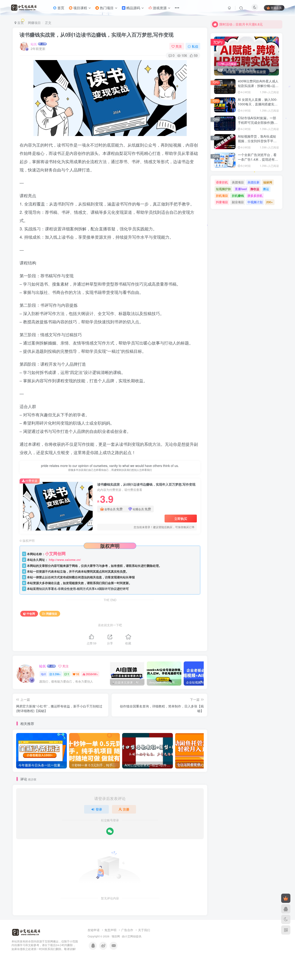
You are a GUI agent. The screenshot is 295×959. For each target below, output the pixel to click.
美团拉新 (254, 182)
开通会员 (276, 8)
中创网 (31, 613)
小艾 (127, 936)
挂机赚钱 (238, 195)
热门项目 (106, 7)
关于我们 (144, 930)
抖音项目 (222, 202)
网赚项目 (34, 22)
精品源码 (132, 7)
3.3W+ (57, 674)
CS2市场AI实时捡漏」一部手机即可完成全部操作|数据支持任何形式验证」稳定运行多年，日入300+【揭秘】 (257, 125)
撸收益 (254, 189)
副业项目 (238, 202)
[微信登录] (110, 831)
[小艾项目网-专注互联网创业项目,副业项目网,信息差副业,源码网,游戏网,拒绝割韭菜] (26, 932)
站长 (34, 44)
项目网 (116, 936)
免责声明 (110, 930)
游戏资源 (159, 7)
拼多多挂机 (255, 195)
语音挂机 (222, 182)
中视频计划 (255, 202)
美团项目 (238, 182)
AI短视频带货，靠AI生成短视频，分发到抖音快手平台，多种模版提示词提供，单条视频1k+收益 (257, 143)
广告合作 (127, 930)
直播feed (241, 189)
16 (77, 674)
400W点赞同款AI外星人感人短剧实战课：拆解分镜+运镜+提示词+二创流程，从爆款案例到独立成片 (258, 88)
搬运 (266, 189)
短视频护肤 (223, 189)
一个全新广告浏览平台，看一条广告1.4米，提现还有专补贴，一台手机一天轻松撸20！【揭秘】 (258, 161)
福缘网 (267, 182)
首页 (60, 7)
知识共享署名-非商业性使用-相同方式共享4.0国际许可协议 (78, 589)
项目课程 (79, 7)
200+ (269, 202)
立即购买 (180, 518)
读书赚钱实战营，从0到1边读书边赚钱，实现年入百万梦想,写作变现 (97, 34)
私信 (195, 46)
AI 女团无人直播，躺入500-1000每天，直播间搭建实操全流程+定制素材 (257, 104)
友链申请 (94, 930)
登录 (99, 809)
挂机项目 (222, 195)
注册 (126, 809)
